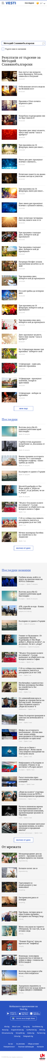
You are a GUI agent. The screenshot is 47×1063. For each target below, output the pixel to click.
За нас (10, 1044)
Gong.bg (26, 1027)
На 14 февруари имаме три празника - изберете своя (31, 350)
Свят (20, 624)
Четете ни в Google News (25, 1018)
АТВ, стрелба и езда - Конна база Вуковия (31, 607)
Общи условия (33, 1044)
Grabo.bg (30, 1033)
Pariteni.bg (41, 1033)
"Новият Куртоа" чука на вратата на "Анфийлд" (30, 942)
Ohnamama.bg (7, 1033)
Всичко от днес (23, 548)
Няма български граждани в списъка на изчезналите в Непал (32, 717)
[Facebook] (23, 1050)
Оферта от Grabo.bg (25, 611)
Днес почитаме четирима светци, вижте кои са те (31, 219)
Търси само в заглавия (15, 49)
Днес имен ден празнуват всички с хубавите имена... (31, 204)
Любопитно (22, 647)
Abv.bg (6, 1027)
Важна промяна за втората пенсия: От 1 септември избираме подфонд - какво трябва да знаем (31, 459)
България (22, 584)
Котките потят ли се (28, 868)
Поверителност (9, 1047)
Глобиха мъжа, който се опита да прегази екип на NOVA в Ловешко (31, 579)
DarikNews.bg (37, 1027)
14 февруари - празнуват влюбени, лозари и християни (30, 380)
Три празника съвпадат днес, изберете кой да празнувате (30, 234)
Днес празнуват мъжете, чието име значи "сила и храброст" (30, 336)
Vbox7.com (16, 1027)
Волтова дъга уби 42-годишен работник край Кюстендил (30, 429)
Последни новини (16, 570)
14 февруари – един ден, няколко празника (30, 365)
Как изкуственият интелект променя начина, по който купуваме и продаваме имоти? (32, 827)
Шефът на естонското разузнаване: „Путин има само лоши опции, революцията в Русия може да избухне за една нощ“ (31, 734)
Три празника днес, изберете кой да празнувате (32, 277)
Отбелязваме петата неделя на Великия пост (32, 87)
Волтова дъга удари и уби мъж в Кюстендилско (30, 972)
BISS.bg (42, 1030)
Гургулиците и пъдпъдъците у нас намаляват (28, 885)
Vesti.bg (11, 3)
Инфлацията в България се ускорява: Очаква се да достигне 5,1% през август (31, 764)
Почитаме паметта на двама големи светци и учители (32, 175)
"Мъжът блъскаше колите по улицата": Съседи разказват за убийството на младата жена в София (31, 506)
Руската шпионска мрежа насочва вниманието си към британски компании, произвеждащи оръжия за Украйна (31, 810)
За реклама (20, 1044)
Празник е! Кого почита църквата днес (30, 102)
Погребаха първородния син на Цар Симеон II (32, 117)
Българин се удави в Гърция (32, 471)
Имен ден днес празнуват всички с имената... (31, 160)
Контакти (40, 1047)
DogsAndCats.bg (17, 1030)
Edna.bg (17, 1036)
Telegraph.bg (28, 1036)
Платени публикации (25, 833)
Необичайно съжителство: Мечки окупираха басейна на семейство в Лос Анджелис (31, 686)
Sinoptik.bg (20, 1033)
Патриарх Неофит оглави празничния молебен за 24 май (31, 263)
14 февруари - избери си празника (30, 394)
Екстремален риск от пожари (28, 898)
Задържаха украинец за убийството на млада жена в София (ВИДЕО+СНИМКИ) (32, 988)
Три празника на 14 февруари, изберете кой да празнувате (31, 307)
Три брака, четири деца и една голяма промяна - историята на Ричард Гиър (31, 914)
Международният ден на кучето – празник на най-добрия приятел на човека (31, 855)
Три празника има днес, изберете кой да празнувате (32, 321)
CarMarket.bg (31, 1030)
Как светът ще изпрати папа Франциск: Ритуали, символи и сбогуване (30, 74)
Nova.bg (5, 1030)
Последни (29, 3)
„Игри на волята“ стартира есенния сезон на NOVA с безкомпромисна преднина (31, 794)
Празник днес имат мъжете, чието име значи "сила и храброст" (32, 132)
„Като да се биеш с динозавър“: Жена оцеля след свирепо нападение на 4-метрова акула (31, 750)
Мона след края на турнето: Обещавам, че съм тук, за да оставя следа (32, 928)
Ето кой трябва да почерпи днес (31, 292)
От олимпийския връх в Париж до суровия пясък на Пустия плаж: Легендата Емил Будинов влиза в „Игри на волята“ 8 (31, 702)
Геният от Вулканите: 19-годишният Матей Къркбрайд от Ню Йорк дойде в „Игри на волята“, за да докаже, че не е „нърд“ (32, 639)
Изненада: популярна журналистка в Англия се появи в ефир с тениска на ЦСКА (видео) (31, 959)
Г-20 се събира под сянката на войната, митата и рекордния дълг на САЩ (31, 520)
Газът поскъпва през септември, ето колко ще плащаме (30, 779)
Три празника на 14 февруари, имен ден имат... (31, 146)
